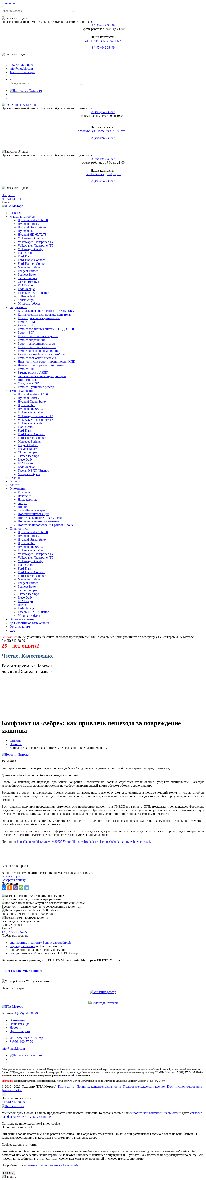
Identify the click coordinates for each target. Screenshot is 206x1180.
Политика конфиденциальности (40, 517)
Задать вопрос (11, 876)
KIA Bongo (25, 285)
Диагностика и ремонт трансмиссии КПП (46, 361)
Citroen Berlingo (28, 281)
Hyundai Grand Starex (32, 227)
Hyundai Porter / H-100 (33, 220)
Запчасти (16, 481)
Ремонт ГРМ (26, 321)
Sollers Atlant (26, 296)
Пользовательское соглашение (38, 521)
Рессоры (15, 477)
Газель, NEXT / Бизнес (33, 292)
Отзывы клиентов (22, 619)
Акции (14, 485)
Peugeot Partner (28, 271)
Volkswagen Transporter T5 (35, 245)
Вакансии (24, 496)
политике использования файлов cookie (51, 1165)
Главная (15, 213)
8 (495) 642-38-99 (103, 25)
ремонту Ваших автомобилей (50, 942)
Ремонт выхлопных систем (36, 343)
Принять (8, 1172)
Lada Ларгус (26, 289)
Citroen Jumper (27, 278)
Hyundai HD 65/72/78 (32, 234)
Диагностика (19, 528)
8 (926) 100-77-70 (21, 1041)
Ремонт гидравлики (31, 340)
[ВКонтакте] (4, 887)
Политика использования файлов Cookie (46, 525)
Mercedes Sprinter (29, 267)
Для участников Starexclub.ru (29, 623)
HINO (22, 604)
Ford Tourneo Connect (32, 263)
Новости (24, 506)
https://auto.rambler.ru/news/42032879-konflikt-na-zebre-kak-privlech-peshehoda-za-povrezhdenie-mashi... (84, 841)
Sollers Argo (26, 300)
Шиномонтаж (27, 379)
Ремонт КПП (27, 369)
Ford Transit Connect (31, 260)
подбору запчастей (22, 946)
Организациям (20, 626)
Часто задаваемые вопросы (23, 970)
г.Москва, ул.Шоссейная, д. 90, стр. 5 (103, 131)
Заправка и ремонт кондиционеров (42, 376)
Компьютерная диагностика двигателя (44, 314)
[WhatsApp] (21, 887)
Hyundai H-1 (26, 231)
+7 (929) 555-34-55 (14, 932)
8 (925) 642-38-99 (13, 1101)
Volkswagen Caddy (30, 249)
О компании (18, 488)
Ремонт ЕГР (26, 332)
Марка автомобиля (22, 216)
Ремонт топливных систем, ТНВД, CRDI (46, 329)
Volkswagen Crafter (30, 238)
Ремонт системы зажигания (37, 347)
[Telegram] (26, 887)
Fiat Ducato (25, 252)
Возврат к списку (14, 880)
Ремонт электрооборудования (38, 350)
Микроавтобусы (29, 303)
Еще (12, 630)
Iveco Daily (25, 459)
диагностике (18, 942)
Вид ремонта (18, 307)
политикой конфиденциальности (156, 1113)
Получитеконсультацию (11, 196)
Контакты (8, 3)
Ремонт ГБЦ (26, 325)
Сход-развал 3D (28, 383)
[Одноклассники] (9, 887)
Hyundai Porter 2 (29, 223)
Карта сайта (66, 1086)
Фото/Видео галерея (31, 510)
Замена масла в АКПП (33, 372)
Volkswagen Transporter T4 (35, 242)
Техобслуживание (22, 390)
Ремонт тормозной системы (37, 358)
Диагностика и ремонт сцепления (41, 365)
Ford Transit (25, 256)
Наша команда (27, 499)
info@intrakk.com (21, 68)
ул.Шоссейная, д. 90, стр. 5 (103, 40)
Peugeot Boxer (27, 274)
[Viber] (15, 887)
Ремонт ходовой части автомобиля (41, 354)
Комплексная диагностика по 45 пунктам (46, 310)
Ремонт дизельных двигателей (39, 318)
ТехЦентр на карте (22, 72)
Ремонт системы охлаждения (38, 336)
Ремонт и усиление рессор (36, 387)
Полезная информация (33, 514)
